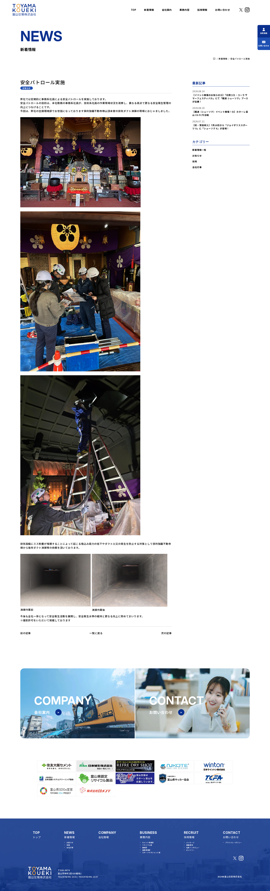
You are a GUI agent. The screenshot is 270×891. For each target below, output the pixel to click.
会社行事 (197, 167)
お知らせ (26, 88)
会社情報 (103, 837)
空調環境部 (146, 850)
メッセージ (190, 842)
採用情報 (189, 837)
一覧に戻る (96, 633)
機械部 (144, 847)
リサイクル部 (147, 845)
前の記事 (25, 633)
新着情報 (223, 58)
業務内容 (145, 837)
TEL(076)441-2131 (67, 876)
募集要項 (189, 845)
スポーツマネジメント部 (151, 852)
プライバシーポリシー (233, 842)
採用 (194, 161)
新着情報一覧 (199, 149)
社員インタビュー (193, 847)
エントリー (190, 850)
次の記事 (166, 633)
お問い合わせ (231, 837)
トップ (37, 837)
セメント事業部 (148, 842)
